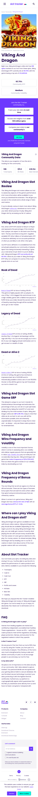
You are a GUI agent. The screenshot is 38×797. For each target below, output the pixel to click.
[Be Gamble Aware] (12, 779)
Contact (23, 718)
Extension (4, 713)
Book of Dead (6, 291)
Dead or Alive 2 (6, 373)
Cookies (26, 775)
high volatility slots (13, 455)
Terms (11, 775)
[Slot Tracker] (18, 4)
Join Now (19, 137)
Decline (11, 794)
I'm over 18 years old (13, 757)
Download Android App (9, 736)
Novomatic (9, 12)
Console (4, 716)
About (22, 713)
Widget (3, 718)
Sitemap (4, 728)
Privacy (18, 775)
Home (3, 12)
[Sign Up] (31, 749)
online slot (13, 209)
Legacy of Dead (6, 334)
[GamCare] (22, 779)
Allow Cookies (24, 794)
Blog (21, 716)
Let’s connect (10, 744)
